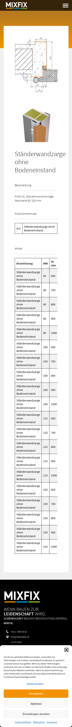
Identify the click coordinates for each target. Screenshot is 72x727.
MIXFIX (17, 5)
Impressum (52, 722)
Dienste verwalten (35, 683)
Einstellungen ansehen (36, 714)
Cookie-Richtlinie (23, 722)
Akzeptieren (36, 693)
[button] (66, 650)
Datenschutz (39, 722)
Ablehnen (36, 703)
